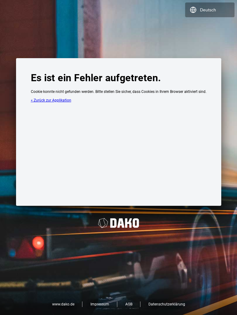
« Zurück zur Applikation (51, 100)
